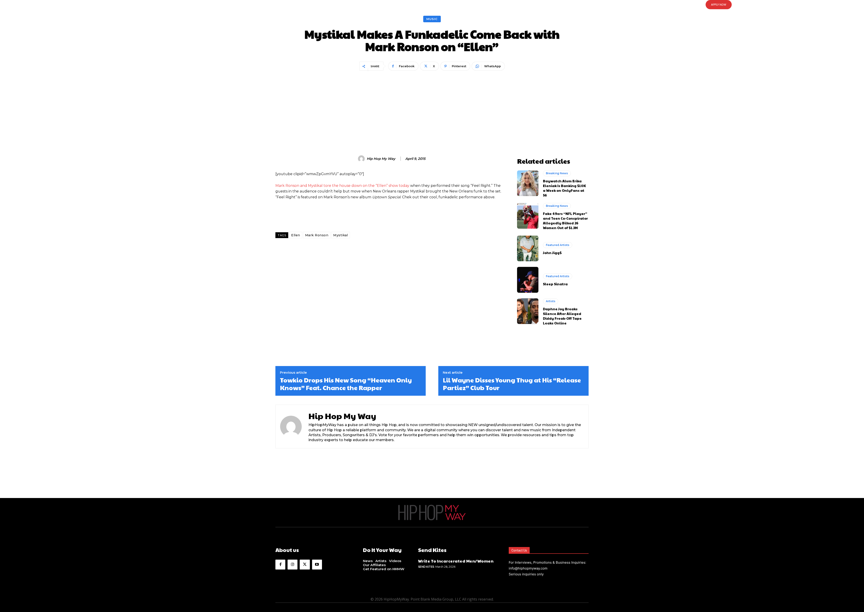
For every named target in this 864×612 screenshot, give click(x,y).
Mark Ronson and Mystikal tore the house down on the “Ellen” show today (342, 185)
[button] (432, 4)
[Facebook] (280, 565)
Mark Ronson (316, 235)
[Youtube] (317, 565)
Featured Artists (557, 245)
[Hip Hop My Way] (362, 158)
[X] (305, 565)
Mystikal (340, 235)
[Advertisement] (432, 105)
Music (432, 19)
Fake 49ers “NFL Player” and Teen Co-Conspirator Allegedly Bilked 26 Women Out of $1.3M (565, 220)
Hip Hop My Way (381, 159)
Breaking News (557, 173)
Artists (550, 301)
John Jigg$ (552, 252)
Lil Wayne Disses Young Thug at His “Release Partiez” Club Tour (512, 383)
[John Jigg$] (527, 248)
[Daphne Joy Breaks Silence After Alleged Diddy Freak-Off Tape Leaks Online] (527, 311)
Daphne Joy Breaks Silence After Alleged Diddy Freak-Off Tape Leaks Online (562, 315)
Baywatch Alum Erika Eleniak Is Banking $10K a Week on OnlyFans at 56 (564, 188)
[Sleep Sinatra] (527, 280)
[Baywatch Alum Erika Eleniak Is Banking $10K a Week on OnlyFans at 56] (527, 183)
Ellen (295, 235)
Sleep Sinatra (555, 283)
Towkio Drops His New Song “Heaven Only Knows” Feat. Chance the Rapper (346, 383)
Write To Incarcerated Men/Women (456, 561)
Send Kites (426, 566)
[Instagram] (292, 565)
